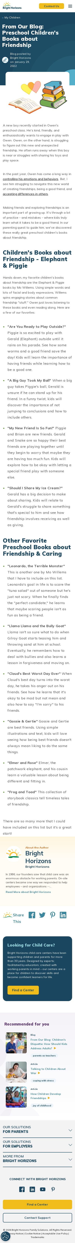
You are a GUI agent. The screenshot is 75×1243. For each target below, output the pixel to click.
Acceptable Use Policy (55, 1233)
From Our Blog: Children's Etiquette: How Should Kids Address (49, 1044)
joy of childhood (42, 1105)
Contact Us (51, 6)
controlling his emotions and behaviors (30, 179)
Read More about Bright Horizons (28, 892)
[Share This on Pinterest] (51, 918)
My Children (12, 17)
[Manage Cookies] (5, 1236)
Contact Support (37, 1218)
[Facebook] (22, 1189)
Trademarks (37, 1237)
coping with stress (43, 1080)
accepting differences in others (25, 194)
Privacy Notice (15, 1233)
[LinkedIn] (32, 1189)
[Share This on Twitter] (40, 918)
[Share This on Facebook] (30, 918)
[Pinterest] (53, 1189)
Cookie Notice (33, 1233)
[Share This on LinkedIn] (61, 918)
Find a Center (23, 990)
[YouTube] (42, 1189)
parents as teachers (44, 1055)
